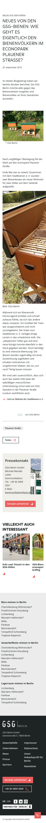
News (6, 753)
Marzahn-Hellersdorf (12, 617)
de (4, 801)
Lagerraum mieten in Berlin (17, 683)
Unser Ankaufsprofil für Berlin (33, 757)
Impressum (30, 742)
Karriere (7, 764)
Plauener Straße (13, 428)
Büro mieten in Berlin (13, 602)
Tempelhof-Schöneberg (13, 631)
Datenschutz (31, 748)
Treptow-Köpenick (11, 635)
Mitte (4, 621)
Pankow (5, 624)
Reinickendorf (8, 628)
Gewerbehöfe (10, 742)
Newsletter (30, 766)
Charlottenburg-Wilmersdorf (16, 606)
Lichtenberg (7, 614)
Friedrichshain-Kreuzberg (14, 610)
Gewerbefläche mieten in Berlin (19, 642)
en (8, 801)
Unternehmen (10, 748)
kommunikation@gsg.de (18, 492)
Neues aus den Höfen (14, 15)
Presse (6, 759)
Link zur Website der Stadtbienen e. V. (25, 399)
